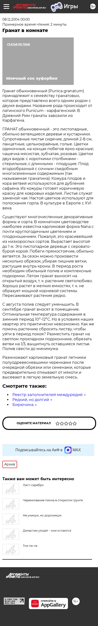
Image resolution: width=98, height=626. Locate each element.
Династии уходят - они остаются (47, 530)
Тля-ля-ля (30, 546)
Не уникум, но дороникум (42, 515)
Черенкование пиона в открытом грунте (53, 500)
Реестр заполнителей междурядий (47, 394)
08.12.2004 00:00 (16, 19)
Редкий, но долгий (30, 399)
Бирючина (23, 404)
